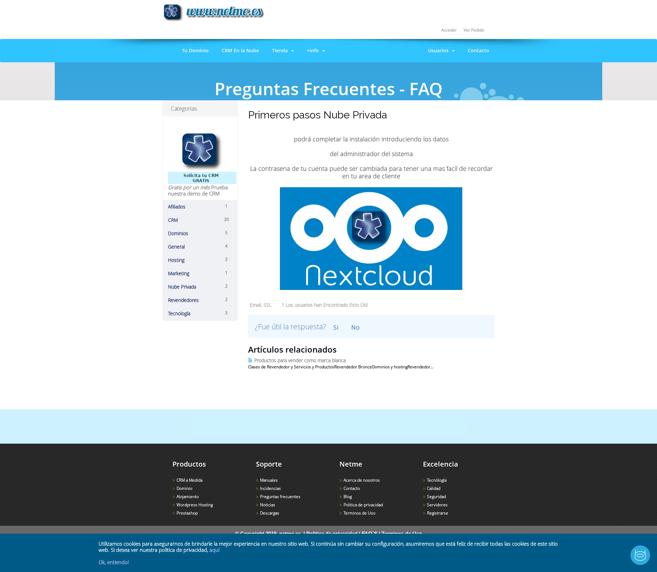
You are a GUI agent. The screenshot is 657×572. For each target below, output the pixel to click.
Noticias (267, 505)
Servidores (437, 505)
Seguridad (436, 496)
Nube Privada (343, 106)
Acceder (449, 30)
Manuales (269, 480)
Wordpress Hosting (195, 505)
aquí (214, 549)
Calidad (433, 488)
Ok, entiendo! (114, 562)
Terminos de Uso (359, 513)
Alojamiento (188, 496)
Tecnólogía (437, 480)
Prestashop (187, 513)
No (355, 327)
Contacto (477, 50)
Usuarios (438, 50)
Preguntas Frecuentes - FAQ (286, 106)
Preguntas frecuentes (280, 496)
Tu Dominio (194, 50)
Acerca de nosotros (362, 480)
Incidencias (270, 488)
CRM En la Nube (239, 50)
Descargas (269, 513)
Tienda (280, 50)
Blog (348, 496)
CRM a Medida (190, 480)
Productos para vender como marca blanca (299, 360)
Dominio (184, 488)
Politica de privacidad (363, 505)
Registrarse (437, 513)
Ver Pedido (474, 30)
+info (313, 50)
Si (335, 327)
